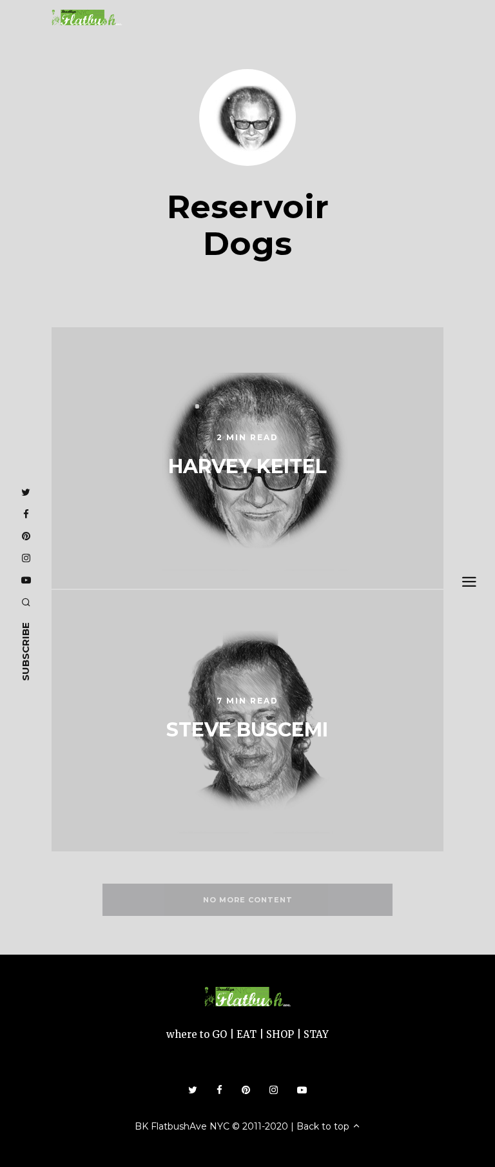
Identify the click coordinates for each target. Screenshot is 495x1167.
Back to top (324, 1126)
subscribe (25, 651)
